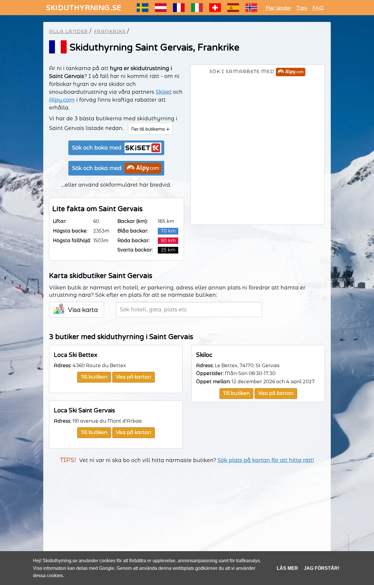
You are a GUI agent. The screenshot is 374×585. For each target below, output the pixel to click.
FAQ (317, 8)
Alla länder (68, 31)
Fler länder (278, 8)
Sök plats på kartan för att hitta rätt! (266, 460)
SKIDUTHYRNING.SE (84, 8)
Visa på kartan (133, 377)
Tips (301, 8)
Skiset (164, 92)
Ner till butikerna (150, 128)
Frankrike (110, 31)
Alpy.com (62, 100)
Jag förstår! (321, 568)
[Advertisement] (187, 515)
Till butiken (94, 377)
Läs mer (287, 568)
